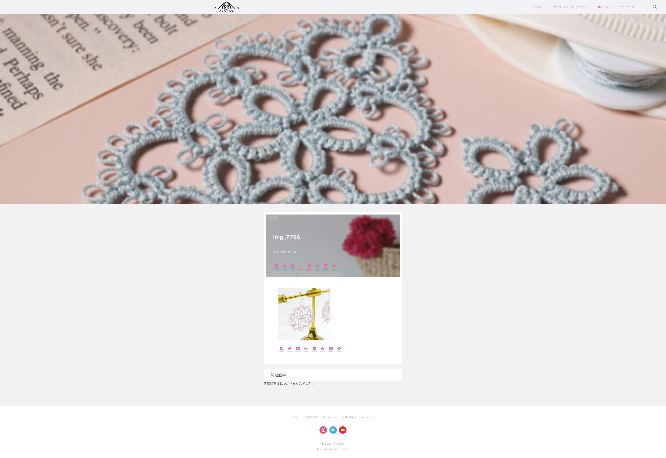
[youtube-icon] (343, 430)
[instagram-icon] (323, 430)
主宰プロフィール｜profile (320, 417)
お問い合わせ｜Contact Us (358, 417)
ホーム (273, 218)
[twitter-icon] (333, 430)
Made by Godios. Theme (333, 449)
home (295, 417)
